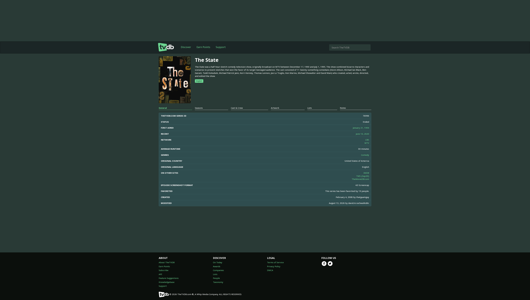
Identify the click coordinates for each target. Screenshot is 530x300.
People (216, 278)
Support (221, 47)
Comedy (365, 155)
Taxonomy (218, 282)
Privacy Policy (273, 266)
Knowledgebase (166, 282)
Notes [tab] (343, 107)
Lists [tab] (309, 107)
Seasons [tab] (199, 107)
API (160, 274)
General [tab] (163, 107)
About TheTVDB (167, 262)
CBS (367, 139)
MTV (367, 143)
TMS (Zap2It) (362, 176)
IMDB (366, 172)
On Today (217, 262)
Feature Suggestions (169, 278)
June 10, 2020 (362, 133)
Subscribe (163, 270)
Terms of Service (275, 262)
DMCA (270, 270)
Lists (215, 274)
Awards (216, 266)
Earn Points (203, 47)
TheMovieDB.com (360, 179)
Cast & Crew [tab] (237, 107)
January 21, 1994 (361, 127)
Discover (186, 47)
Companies (218, 270)
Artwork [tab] (275, 107)
